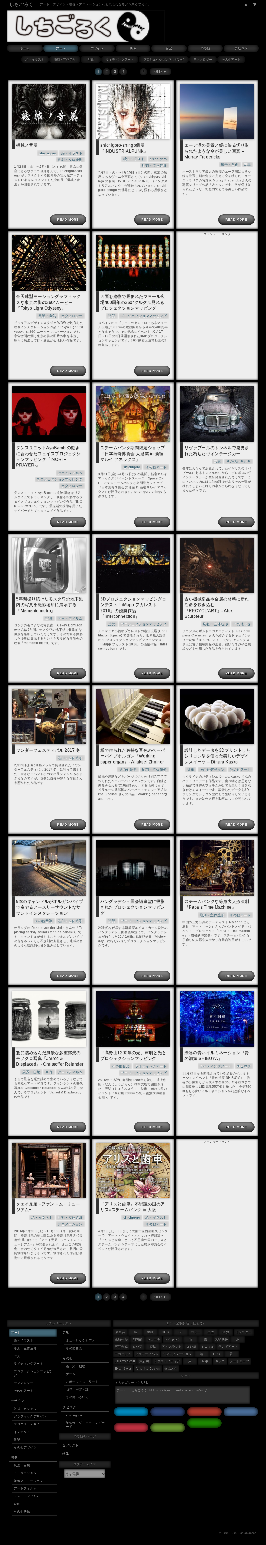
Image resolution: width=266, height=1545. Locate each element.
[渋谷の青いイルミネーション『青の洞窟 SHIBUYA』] (217, 1019)
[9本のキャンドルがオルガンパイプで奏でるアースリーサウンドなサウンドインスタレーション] (49, 868)
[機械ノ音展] (49, 111)
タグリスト (70, 1445)
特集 (65, 1454)
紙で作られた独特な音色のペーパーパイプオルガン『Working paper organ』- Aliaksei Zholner (132, 756)
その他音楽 (128, 770)
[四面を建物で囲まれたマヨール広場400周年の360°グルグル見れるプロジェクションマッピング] (133, 263)
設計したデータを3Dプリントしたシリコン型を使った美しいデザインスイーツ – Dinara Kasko (217, 756)
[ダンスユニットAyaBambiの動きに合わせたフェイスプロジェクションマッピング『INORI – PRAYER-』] (49, 414)
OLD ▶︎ (160, 72)
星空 (210, 1332)
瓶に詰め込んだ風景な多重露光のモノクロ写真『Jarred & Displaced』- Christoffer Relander (49, 1058)
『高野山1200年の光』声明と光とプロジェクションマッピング (133, 1055)
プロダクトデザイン (28, 1424)
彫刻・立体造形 (65, 59)
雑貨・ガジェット (27, 1409)
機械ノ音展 (27, 145)
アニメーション (70, 1224)
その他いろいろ (238, 461)
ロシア (138, 1347)
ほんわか (170, 1368)
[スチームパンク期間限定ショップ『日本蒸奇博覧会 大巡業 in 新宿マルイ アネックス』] (133, 414)
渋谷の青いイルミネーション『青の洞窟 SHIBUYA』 (216, 1055)
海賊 (152, 1347)
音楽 (169, 48)
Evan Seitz (123, 1368)
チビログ (241, 48)
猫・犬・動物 (75, 1366)
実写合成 (121, 1347)
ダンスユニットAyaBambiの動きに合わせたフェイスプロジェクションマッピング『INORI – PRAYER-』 (48, 456)
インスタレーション (177, 1354)
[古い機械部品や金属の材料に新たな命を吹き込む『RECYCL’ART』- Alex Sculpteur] (217, 565)
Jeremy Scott (125, 1361)
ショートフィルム (27, 1496)
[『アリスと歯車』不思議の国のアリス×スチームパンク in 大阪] (133, 1170)
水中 (205, 1361)
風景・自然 (229, 165)
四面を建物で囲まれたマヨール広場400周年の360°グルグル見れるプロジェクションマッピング (132, 302)
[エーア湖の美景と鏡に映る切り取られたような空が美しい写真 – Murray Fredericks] (217, 111)
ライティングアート (120, 59)
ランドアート (228, 1347)
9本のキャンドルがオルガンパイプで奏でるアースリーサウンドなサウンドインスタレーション (49, 907)
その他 (205, 48)
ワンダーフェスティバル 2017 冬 (48, 750)
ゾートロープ (239, 1361)
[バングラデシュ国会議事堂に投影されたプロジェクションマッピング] (133, 868)
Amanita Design (148, 1368)
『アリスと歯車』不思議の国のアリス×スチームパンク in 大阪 (132, 1207)
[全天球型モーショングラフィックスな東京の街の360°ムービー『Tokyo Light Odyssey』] (49, 263)
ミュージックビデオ (80, 1340)
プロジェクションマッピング (163, 59)
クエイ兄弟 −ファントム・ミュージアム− (48, 1207)
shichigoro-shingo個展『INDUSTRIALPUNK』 (124, 148)
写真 (91, 59)
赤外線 (191, 1347)
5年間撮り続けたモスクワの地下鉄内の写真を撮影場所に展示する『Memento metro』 (49, 605)
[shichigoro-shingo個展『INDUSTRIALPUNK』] (133, 111)
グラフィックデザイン (30, 1416)
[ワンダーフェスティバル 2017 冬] (49, 716)
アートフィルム (70, 473)
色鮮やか (121, 1339)
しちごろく (21, 4)
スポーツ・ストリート (82, 1382)
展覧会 (120, 1332)
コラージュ (123, 1354)
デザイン (96, 48)
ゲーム (71, 1374)
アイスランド (172, 1347)
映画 (17, 1504)
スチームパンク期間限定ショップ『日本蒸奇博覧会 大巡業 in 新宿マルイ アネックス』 (132, 453)
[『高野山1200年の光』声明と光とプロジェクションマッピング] (133, 1019)
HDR (165, 1332)
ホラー (196, 1332)
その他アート (231, 59)
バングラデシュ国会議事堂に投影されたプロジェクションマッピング (132, 907)
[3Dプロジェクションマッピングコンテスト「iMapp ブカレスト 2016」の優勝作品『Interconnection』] (133, 565)
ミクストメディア (167, 1361)
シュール (153, 1339)
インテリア (22, 1432)
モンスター (243, 1332)
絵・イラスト (34, 59)
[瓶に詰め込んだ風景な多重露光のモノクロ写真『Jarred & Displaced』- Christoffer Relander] (49, 1019)
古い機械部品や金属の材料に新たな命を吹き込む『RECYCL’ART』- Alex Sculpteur (216, 607)
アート (61, 48)
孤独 (225, 1332)
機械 (150, 1332)
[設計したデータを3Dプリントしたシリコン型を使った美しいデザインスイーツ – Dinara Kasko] (217, 716)
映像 (133, 48)
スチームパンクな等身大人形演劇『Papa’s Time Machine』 (216, 904)
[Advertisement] (217, 269)
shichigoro (47, 153)
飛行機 (144, 1361)
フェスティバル (146, 1354)
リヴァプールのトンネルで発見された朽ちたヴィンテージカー (216, 450)
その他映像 (242, 624)
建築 (111, 316)
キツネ (220, 1361)
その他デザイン (212, 770)
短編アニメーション (28, 1481)
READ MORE (68, 219)
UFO (216, 1354)
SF (180, 1332)
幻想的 (138, 1339)
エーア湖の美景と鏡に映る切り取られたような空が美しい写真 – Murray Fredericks (216, 151)
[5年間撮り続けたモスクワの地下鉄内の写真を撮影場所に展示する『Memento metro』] (49, 565)
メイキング (172, 1339)
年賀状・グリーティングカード (85, 1425)
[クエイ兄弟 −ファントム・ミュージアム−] (49, 1170)
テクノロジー (203, 59)
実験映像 (221, 1339)
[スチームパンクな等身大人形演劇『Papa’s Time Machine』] (217, 868)
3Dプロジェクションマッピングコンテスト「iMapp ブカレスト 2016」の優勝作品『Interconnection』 (133, 607)
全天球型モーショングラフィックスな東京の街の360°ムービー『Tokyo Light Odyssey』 (48, 302)
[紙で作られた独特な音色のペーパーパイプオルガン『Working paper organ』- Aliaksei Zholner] (133, 716)
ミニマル (207, 1347)
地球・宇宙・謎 (77, 1389)
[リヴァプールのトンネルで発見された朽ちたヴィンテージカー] (217, 414)
